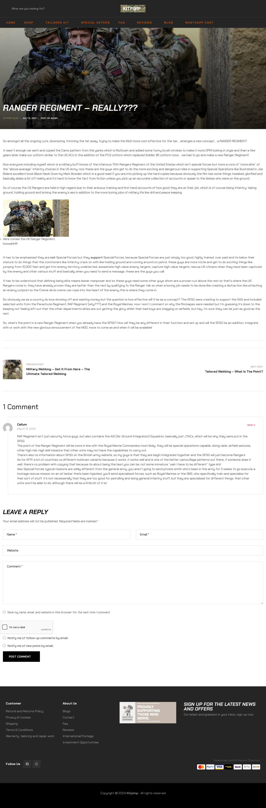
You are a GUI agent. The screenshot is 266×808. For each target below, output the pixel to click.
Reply (251, 425)
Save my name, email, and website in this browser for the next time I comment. (59, 612)
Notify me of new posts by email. (30, 646)
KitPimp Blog (10, 118)
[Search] (9, 8)
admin (54, 118)
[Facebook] (27, 764)
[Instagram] (36, 764)
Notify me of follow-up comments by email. (37, 638)
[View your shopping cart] (258, 8)
